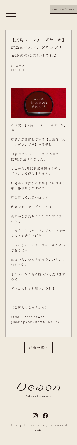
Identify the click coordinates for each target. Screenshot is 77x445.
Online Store (63, 9)
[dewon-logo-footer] (38, 384)
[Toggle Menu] (11, 15)
